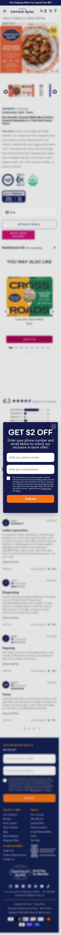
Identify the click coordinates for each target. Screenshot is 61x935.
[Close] (53, 426)
